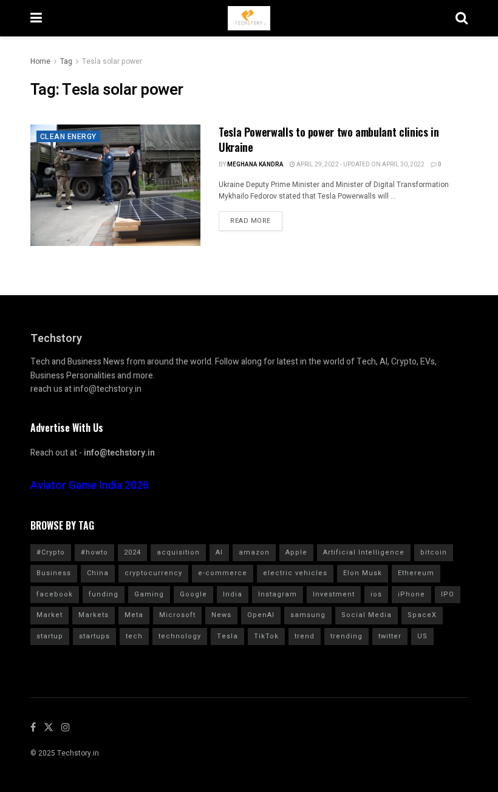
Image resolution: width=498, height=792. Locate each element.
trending (346, 636)
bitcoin (433, 552)
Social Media (366, 615)
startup (49, 636)
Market (49, 615)
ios (376, 594)
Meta (133, 615)
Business (53, 573)
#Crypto (50, 552)
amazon (254, 552)
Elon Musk (362, 573)
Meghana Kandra (255, 164)
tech (134, 636)
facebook (54, 594)
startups (94, 636)
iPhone (411, 594)
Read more (250, 221)
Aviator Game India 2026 (89, 485)
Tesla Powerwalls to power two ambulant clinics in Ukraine (328, 139)
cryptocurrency (153, 573)
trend (305, 636)
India (232, 594)
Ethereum (416, 573)
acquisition (178, 552)
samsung (308, 615)
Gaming (149, 594)
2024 (132, 552)
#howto (94, 552)
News (221, 615)
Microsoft (177, 615)
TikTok (266, 636)
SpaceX (422, 615)
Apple (296, 552)
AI (219, 552)
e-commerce (222, 573)
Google (193, 594)
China (98, 573)
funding (103, 594)
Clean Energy (68, 136)
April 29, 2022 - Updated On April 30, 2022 (360, 164)
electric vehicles (295, 573)
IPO (447, 594)
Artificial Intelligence (363, 552)
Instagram (277, 594)
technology (180, 636)
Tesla (227, 636)
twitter (389, 636)
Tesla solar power (112, 61)
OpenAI (261, 615)
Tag (66, 61)
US (422, 636)
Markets (93, 615)
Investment (334, 594)
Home (40, 61)
